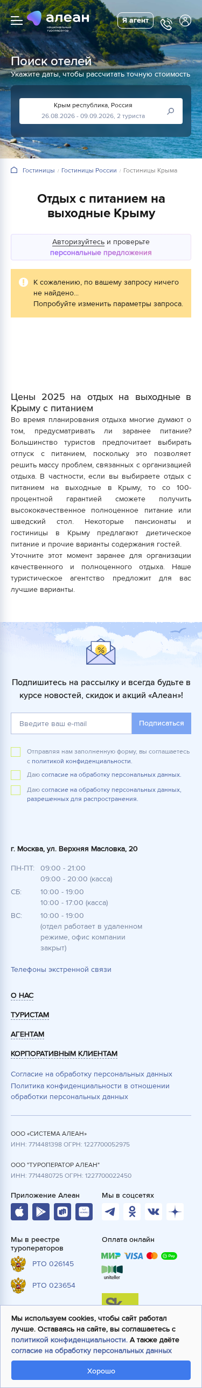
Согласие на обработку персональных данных (91, 1074)
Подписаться (161, 723)
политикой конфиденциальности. (82, 761)
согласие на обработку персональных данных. (111, 775)
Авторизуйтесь (78, 241)
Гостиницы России (89, 171)
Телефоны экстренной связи (61, 969)
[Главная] (14, 171)
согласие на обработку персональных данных (91, 1350)
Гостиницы (39, 171)
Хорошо (101, 1371)
